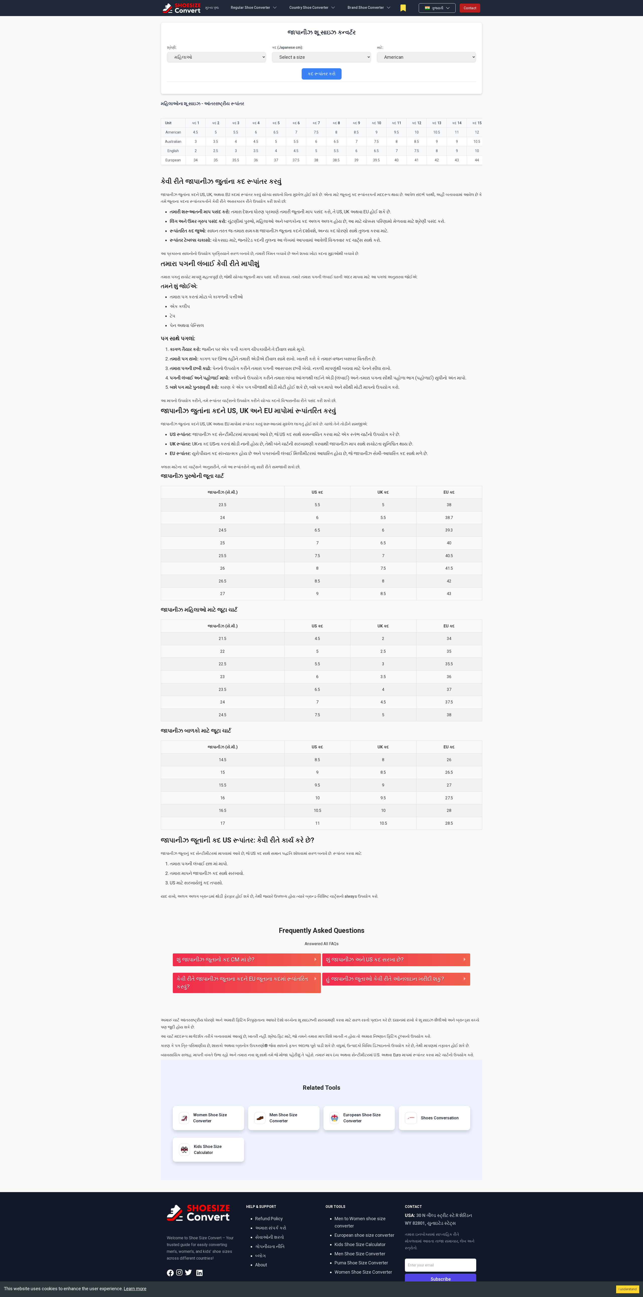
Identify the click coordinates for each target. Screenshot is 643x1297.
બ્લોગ (260, 1255)
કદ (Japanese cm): (287, 47)
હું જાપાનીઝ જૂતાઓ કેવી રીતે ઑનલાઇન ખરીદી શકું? (385, 979)
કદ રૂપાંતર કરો (322, 73)
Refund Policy (269, 1218)
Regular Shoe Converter (250, 8)
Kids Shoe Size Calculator (360, 1244)
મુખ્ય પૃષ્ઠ (212, 8)
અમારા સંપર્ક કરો (270, 1227)
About (261, 1264)
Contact (470, 8)
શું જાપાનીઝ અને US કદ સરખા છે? (365, 959)
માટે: (380, 47)
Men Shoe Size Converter (360, 1253)
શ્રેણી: (172, 47)
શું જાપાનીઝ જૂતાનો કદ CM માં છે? (215, 959)
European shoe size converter (364, 1235)
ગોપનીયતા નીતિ (270, 1246)
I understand (628, 1289)
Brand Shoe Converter (366, 8)
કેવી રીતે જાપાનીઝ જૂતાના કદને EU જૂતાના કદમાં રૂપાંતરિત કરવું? (242, 983)
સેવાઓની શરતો (269, 1237)
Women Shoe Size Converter (363, 1272)
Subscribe (441, 1279)
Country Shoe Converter (309, 8)
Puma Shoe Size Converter (361, 1262)
